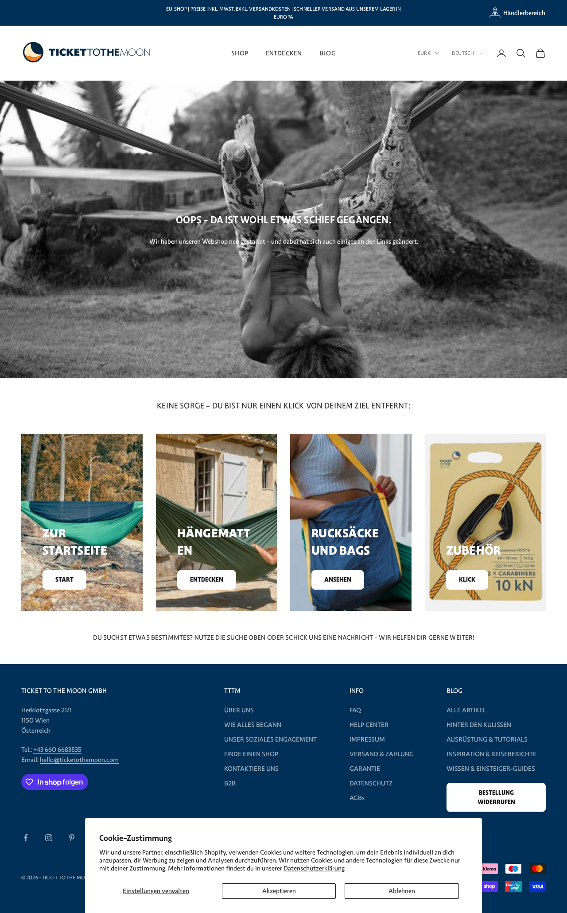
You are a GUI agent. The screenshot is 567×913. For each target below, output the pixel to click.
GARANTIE (365, 769)
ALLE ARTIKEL (466, 710)
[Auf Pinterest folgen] (71, 837)
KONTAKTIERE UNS (251, 769)
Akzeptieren (279, 891)
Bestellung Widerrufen (496, 797)
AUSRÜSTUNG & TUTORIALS (487, 739)
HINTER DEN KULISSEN (479, 725)
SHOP (239, 53)
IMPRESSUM (367, 739)
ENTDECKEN (284, 53)
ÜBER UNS (239, 710)
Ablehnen (401, 891)
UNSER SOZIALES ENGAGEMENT (270, 739)
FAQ (355, 710)
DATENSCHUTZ (371, 783)
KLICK (467, 579)
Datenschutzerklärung (314, 868)
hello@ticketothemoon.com (79, 760)
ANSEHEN (337, 579)
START (64, 579)
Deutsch (463, 53)
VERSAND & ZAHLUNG (382, 754)
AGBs (357, 798)
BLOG (327, 53)
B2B (230, 783)
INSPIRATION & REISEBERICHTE (491, 754)
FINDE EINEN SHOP (251, 754)
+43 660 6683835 (57, 750)
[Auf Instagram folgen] (48, 837)
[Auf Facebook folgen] (25, 837)
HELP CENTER (369, 725)
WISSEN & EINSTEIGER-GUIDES (491, 769)
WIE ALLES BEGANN (252, 725)
